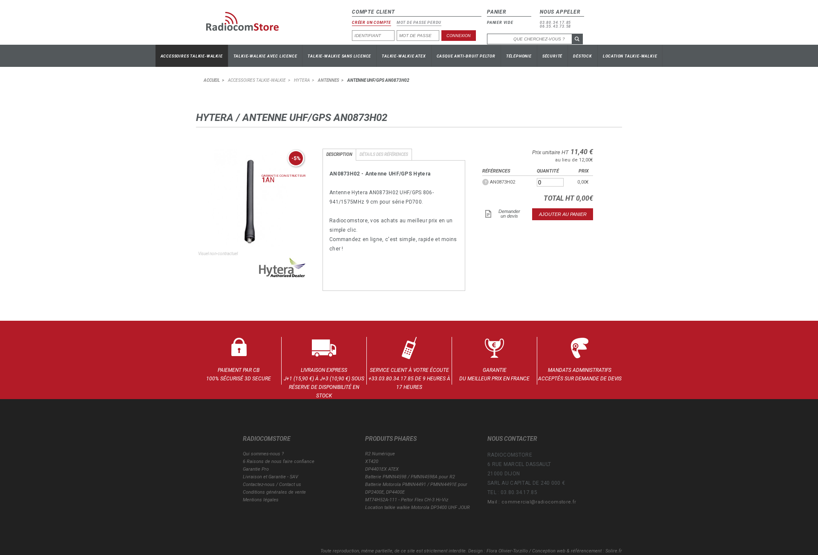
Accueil (212, 80)
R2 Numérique (380, 454)
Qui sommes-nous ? (263, 454)
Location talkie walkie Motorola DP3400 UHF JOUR (417, 507)
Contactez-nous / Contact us (272, 484)
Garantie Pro (256, 469)
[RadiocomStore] (248, 24)
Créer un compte (371, 23)
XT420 (371, 461)
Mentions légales (261, 500)
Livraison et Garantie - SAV (270, 477)
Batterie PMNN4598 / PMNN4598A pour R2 (410, 477)
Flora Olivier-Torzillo (507, 551)
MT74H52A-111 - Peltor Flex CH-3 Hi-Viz (406, 500)
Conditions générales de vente (274, 492)
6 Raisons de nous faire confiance (278, 461)
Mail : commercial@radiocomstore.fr (531, 502)
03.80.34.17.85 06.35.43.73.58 (555, 25)
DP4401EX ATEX (382, 469)
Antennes (328, 80)
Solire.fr (613, 551)
